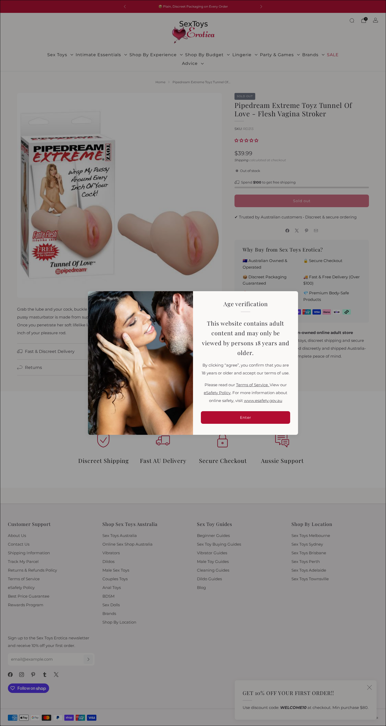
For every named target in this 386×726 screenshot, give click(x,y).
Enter (245, 417)
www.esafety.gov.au (263, 400)
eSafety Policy (217, 392)
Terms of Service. (253, 385)
